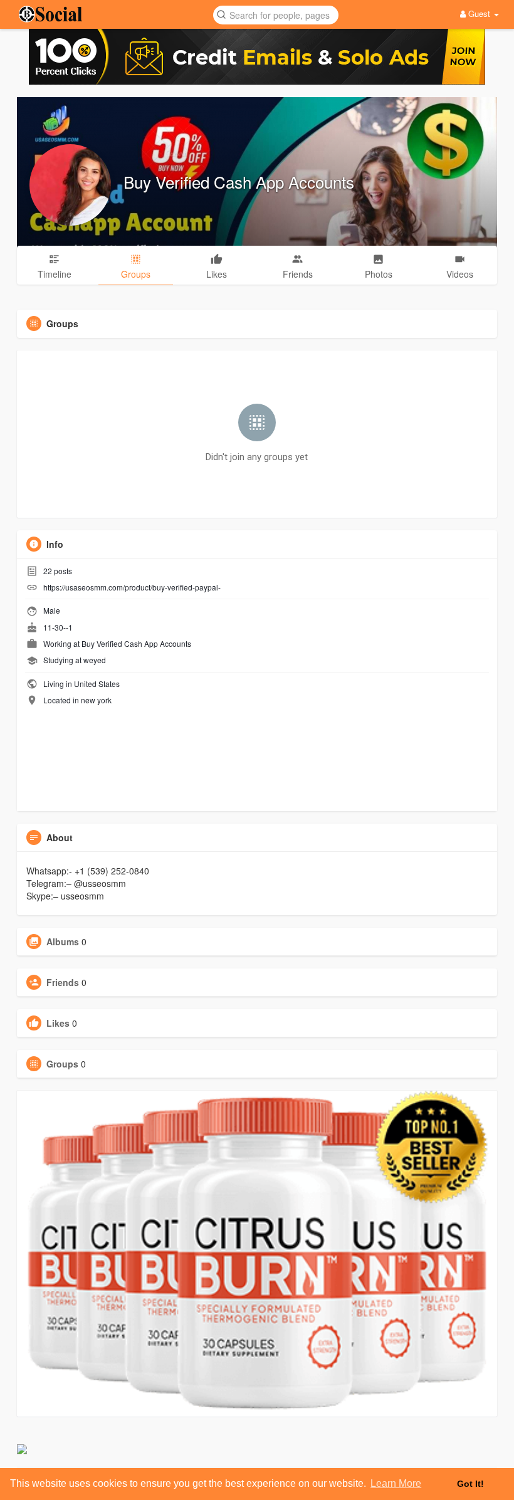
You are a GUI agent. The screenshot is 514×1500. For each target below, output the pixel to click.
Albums (62, 941)
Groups (62, 1064)
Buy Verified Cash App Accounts (238, 181)
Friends (62, 982)
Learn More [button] (395, 1483)
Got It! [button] (470, 1484)
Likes (58, 1023)
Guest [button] (479, 13)
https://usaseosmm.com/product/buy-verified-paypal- (132, 587)
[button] (276, 14)
